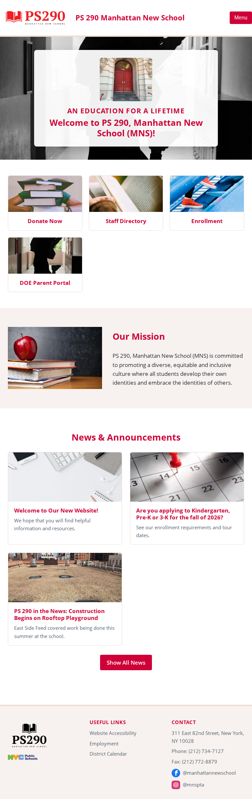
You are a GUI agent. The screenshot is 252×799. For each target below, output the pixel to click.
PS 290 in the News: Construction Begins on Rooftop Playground (59, 614)
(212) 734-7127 (206, 751)
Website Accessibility (113, 733)
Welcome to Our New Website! (56, 510)
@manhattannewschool (209, 772)
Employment (104, 743)
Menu (240, 17)
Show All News (126, 662)
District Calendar (108, 753)
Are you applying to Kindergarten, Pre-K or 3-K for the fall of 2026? (183, 514)
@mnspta (193, 784)
